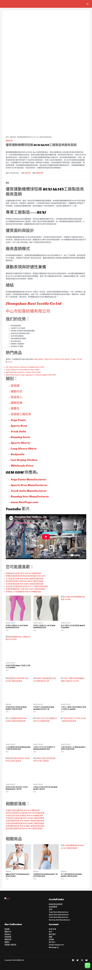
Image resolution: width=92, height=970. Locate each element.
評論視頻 (7, 937)
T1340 (73, 359)
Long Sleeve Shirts (24, 448)
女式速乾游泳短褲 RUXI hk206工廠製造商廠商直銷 (24, 579)
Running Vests (20, 437)
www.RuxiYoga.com (24, 502)
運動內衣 (7, 932)
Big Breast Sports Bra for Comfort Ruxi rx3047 (23, 372)
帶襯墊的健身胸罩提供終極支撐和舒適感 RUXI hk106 (25, 576)
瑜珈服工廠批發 (21, 414)
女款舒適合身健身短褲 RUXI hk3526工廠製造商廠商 (25, 818)
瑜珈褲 (15, 385)
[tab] (7, 183)
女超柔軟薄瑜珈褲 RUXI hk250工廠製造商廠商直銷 (24, 584)
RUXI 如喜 (52, 929)
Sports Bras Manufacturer (29, 485)
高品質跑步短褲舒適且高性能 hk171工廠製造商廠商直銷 (27, 586)
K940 (36, 359)
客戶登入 (52, 942)
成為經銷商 (53, 907)
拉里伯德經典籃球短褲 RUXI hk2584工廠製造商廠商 (25, 823)
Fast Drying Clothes (24, 460)
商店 (50, 932)
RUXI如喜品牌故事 (55, 904)
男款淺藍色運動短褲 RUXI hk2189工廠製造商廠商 (24, 829)
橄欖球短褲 (39, 173)
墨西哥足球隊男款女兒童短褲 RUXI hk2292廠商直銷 (25, 813)
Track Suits (18, 431)
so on (10, 362)
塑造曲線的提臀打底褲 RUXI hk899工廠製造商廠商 (24, 581)
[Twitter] (78, 960)
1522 (46, 359)
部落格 (51, 939)
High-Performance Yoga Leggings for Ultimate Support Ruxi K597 (31, 375)
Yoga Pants (18, 420)
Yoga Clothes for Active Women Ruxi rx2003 (22, 370)
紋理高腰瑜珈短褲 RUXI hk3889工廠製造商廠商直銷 (25, 826)
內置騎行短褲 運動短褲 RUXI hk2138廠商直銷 (23, 810)
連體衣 (15, 408)
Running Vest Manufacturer (30, 496)
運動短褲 (13, 137)
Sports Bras (19, 425)
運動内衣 (16, 391)
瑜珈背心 (16, 397)
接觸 (50, 937)
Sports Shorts (20, 443)
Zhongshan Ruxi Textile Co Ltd (33, 303)
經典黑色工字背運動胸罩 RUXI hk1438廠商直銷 (23, 592)
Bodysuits (17, 454)
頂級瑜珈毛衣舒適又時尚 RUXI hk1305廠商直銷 (23, 573)
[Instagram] (82, 960)
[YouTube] (86, 960)
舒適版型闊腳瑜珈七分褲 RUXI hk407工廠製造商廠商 (25, 589)
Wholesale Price (22, 465)
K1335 (56, 359)
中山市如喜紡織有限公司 (28, 311)
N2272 (67, 359)
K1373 (62, 359)
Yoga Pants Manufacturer (28, 479)
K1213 (51, 359)
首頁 (7, 137)
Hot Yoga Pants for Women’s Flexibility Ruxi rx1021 (25, 367)
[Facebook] (73, 960)
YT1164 (79, 359)
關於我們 (52, 934)
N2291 (40, 359)
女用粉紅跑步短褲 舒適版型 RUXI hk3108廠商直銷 (24, 816)
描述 (7, 183)
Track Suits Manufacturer (29, 491)
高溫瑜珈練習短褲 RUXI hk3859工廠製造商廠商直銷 (25, 821)
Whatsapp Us (54, 947)
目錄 (50, 909)
